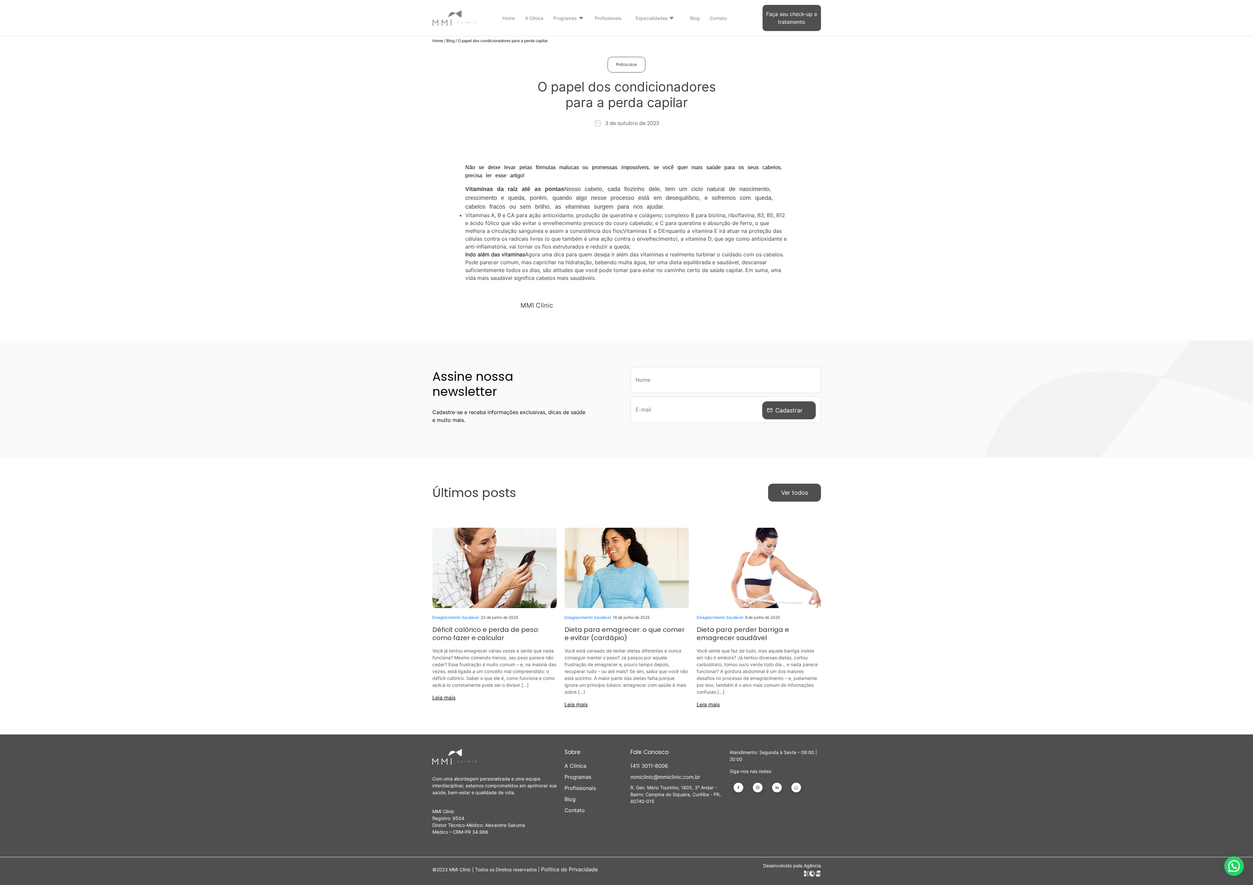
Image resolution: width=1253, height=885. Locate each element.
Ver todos (794, 492)
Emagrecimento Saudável (455, 617)
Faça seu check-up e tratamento (791, 18)
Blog (695, 18)
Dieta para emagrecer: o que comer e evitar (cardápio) (625, 633)
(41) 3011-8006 (649, 766)
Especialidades (652, 18)
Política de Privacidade (569, 869)
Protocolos (626, 64)
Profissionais (608, 18)
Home (509, 18)
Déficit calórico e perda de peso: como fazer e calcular (485, 633)
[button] (1234, 866)
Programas (565, 18)
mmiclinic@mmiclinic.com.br (665, 777)
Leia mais (444, 697)
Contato (718, 18)
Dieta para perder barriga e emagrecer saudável (743, 633)
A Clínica (534, 18)
